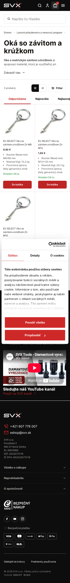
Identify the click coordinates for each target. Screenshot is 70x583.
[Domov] (13, 5)
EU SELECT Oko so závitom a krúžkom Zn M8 (17, 142)
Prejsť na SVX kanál (17, 393)
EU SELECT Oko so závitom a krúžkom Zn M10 (15, 232)
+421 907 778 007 (23, 426)
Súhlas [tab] (13, 255)
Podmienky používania (43, 561)
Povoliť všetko (35, 322)
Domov (8, 32)
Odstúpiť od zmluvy (14, 561)
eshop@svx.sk (20, 433)
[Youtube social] (15, 519)
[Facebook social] (7, 519)
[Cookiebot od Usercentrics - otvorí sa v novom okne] (49, 244)
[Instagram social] (22, 519)
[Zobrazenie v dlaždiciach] (35, 88)
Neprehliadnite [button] (14, 478)
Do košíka (17, 184)
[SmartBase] (21, 575)
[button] (14, 73)
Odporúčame (17, 98)
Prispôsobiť (33, 335)
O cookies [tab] (57, 255)
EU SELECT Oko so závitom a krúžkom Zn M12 (50, 144)
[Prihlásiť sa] (47, 5)
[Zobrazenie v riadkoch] (42, 88)
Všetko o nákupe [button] (15, 467)
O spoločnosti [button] (13, 488)
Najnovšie (42, 98)
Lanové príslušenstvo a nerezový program (40, 32)
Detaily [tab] (35, 255)
